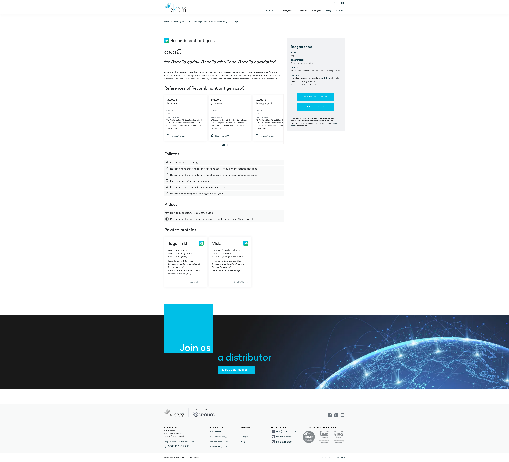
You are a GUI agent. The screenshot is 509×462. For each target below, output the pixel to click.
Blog (328, 10)
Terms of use (327, 458)
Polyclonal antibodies (219, 441)
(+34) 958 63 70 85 (178, 446)
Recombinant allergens (219, 436)
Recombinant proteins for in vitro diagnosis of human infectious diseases (213, 168)
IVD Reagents (216, 432)
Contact (340, 10)
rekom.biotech (284, 436)
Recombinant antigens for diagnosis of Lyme (196, 193)
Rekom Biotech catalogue (185, 162)
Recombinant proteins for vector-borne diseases (199, 187)
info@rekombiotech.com (181, 441)
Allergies (244, 436)
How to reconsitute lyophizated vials (192, 212)
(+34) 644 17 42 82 (286, 431)
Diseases (244, 432)
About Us (268, 10)
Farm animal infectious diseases (189, 181)
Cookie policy (340, 458)
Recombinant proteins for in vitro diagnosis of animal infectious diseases (213, 174)
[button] (223, 145)
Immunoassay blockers (220, 446)
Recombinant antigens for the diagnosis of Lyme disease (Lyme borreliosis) (215, 219)
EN (342, 3)
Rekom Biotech (284, 441)
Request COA (178, 135)
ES (334, 3)
